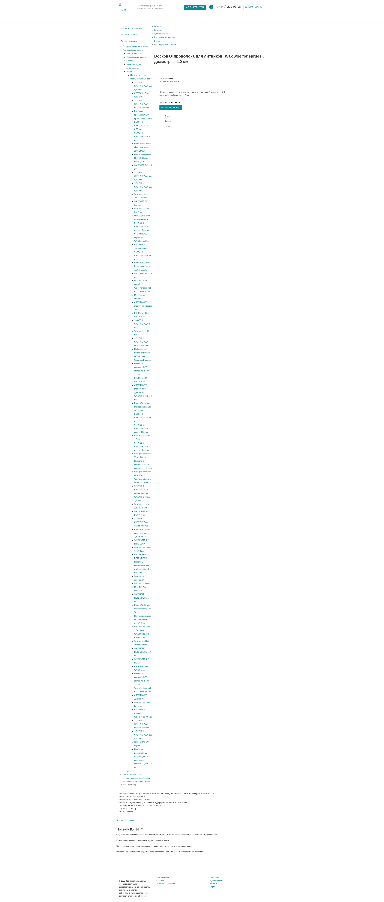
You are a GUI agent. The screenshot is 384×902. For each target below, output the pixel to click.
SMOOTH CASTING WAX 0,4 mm (142, 324)
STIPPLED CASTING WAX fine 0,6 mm (143, 86)
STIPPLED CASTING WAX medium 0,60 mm (141, 104)
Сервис (213, 887)
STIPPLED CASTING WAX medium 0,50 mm (141, 724)
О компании (161, 881)
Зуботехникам (216, 881)
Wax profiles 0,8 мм (143, 717)
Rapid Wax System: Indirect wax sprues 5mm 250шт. (143, 407)
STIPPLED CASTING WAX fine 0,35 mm (143, 187)
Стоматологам (163, 878)
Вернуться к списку (125, 820)
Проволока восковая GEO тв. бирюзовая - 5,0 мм (143, 464)
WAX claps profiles (142, 583)
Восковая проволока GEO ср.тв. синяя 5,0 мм (143, 115)
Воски (129, 71)
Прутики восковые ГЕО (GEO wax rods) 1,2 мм (142, 158)
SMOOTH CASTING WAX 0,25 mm (141, 125)
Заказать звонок (253, 7)
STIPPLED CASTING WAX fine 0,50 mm (143, 176)
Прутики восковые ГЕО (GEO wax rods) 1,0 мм (142, 619)
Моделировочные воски (141, 79)
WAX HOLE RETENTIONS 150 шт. (142, 652)
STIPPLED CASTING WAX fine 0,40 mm (143, 735)
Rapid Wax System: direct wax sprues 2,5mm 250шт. (143, 533)
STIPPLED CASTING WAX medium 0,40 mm (141, 446)
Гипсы (129, 771)
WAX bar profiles (141, 241)
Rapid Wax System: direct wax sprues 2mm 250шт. (143, 147)
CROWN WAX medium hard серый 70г (143, 306)
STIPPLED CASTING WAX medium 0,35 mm (141, 226)
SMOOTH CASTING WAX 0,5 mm (142, 417)
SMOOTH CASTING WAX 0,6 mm (142, 255)
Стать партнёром (195, 7)
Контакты (214, 884)
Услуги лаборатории (165, 884)
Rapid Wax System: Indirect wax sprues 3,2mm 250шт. (143, 266)
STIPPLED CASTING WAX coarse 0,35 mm (141, 428)
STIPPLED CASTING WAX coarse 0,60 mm (141, 489)
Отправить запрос (170, 108)
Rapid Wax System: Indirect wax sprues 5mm (143, 608)
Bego (176, 81)
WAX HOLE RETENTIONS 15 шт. (142, 598)
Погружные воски (138, 75)
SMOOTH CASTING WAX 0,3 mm (142, 136)
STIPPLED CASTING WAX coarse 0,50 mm (141, 522)
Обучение (214, 878)
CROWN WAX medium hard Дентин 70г (140, 389)
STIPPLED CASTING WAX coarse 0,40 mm (141, 342)
